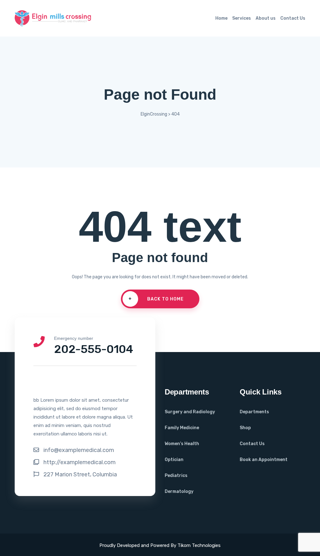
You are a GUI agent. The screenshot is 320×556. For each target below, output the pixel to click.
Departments (254, 412)
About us (266, 18)
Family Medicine (182, 427)
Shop (245, 427)
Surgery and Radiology (190, 412)
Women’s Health (182, 443)
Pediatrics (176, 475)
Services (241, 18)
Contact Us (292, 18)
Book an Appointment (264, 459)
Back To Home (156, 299)
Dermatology (179, 491)
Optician (174, 459)
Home (221, 18)
